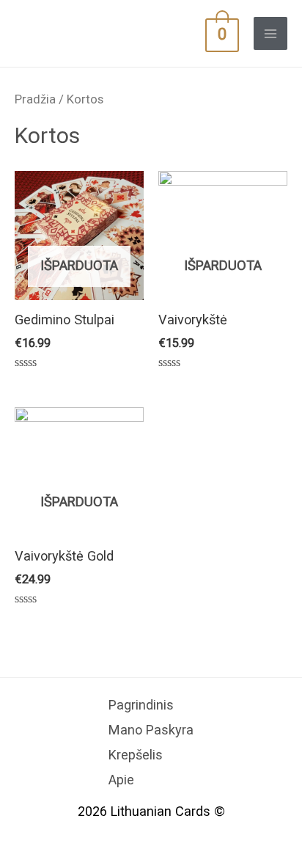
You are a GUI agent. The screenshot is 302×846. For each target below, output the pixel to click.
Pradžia (35, 99)
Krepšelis (135, 754)
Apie (121, 779)
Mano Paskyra (151, 729)
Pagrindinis (141, 704)
